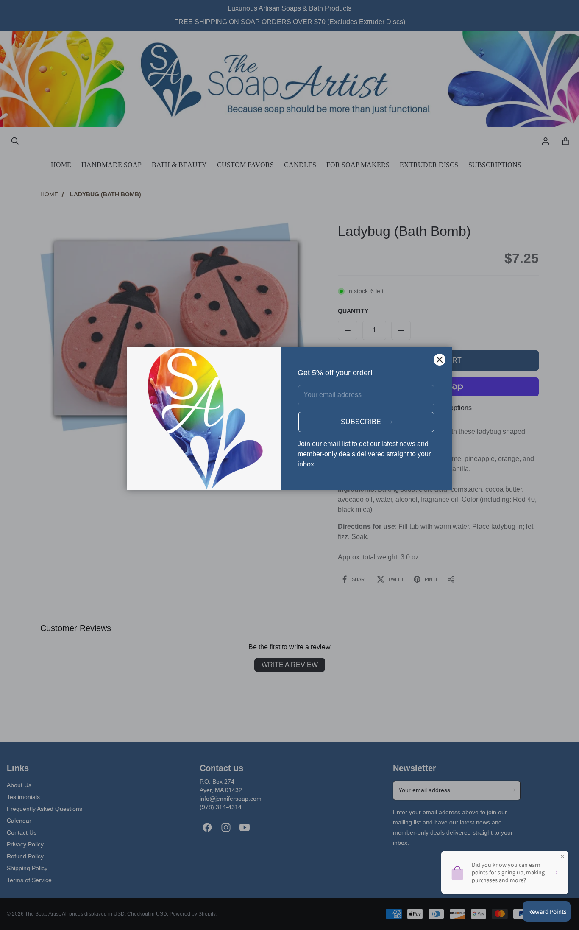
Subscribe (361, 421)
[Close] (439, 360)
